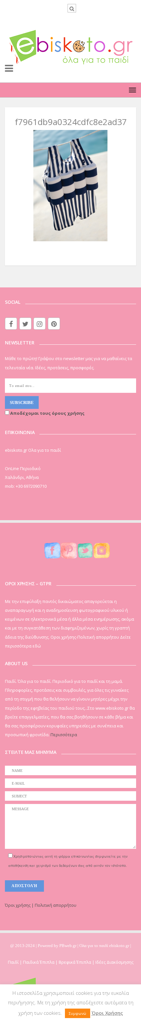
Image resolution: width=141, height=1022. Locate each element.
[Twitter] (25, 324)
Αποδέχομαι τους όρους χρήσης (47, 413)
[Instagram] (39, 324)
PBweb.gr (68, 945)
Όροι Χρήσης (107, 1013)
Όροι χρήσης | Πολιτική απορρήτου (40, 905)
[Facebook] (11, 324)
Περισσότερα (63, 735)
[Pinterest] (54, 324)
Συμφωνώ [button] (77, 1013)
